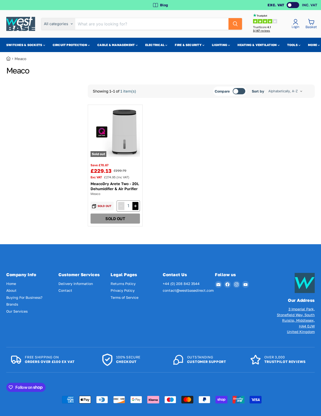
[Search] (235, 24)
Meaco (95, 194)
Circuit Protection (70, 45)
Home (11, 283)
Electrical (155, 45)
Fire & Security (188, 45)
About (11, 290)
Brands (12, 304)
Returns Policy (123, 283)
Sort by (258, 91)
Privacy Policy (123, 290)
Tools (292, 45)
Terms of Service (124, 297)
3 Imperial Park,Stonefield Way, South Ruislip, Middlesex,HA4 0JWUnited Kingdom (296, 320)
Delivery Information (75, 283)
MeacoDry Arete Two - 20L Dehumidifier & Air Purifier (115, 186)
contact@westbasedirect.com (188, 290)
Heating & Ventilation (257, 45)
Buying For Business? (24, 297)
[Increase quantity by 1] (135, 206)
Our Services (17, 311)
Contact (65, 290)
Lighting (220, 45)
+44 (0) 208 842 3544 (181, 283)
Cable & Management (116, 45)
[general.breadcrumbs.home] (10, 59)
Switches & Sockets (24, 45)
